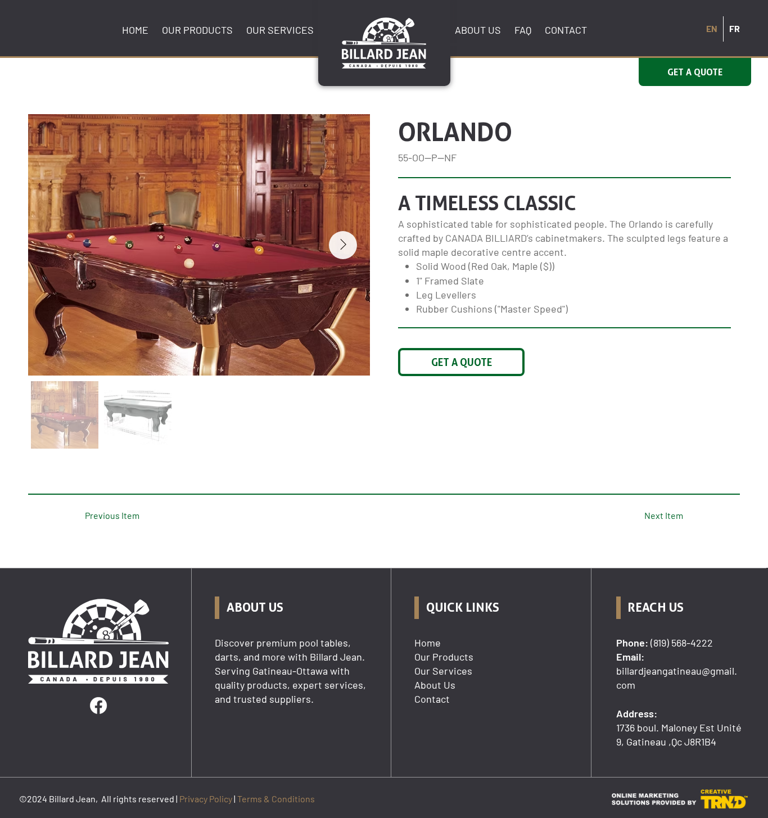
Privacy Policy (205, 798)
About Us (434, 685)
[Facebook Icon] (98, 705)
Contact (432, 699)
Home (427, 642)
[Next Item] (343, 245)
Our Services (443, 671)
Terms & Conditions (276, 798)
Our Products (443, 656)
